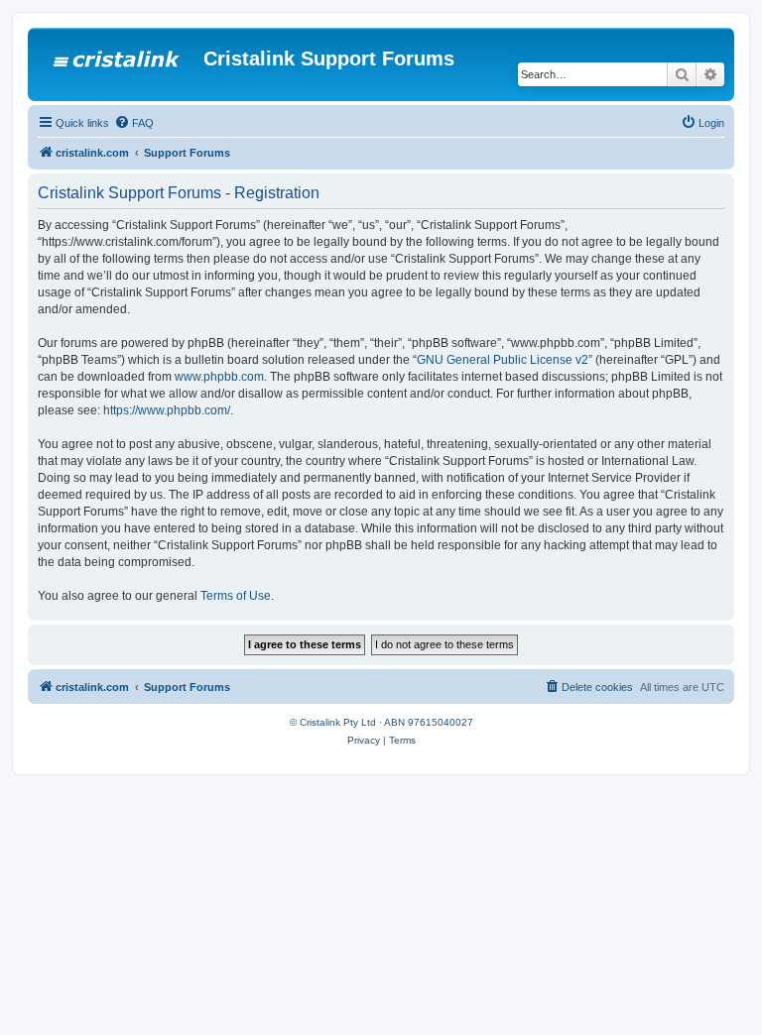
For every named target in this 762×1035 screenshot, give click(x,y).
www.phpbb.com (219, 377)
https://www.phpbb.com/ (166, 410)
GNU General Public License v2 (502, 360)
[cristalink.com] (118, 64)
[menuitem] (134, 123)
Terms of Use (235, 596)
